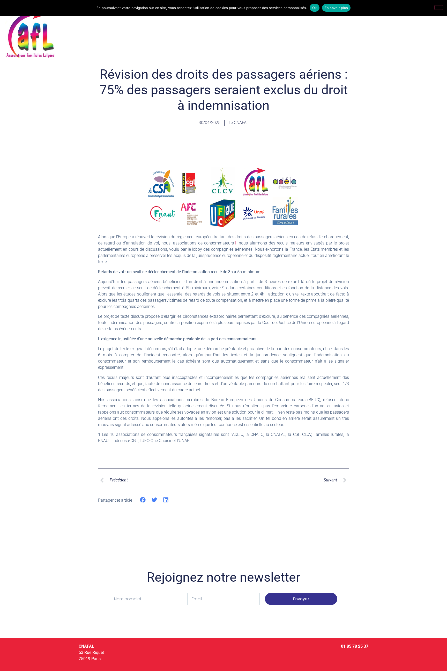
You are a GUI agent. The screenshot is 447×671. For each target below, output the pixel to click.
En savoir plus (336, 8)
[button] (143, 500)
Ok (314, 8)
